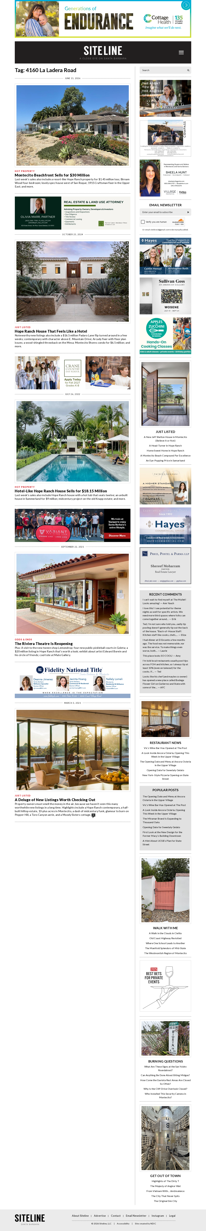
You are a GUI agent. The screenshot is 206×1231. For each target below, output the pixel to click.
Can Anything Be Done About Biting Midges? (165, 1075)
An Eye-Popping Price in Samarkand (165, 460)
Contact (116, 1215)
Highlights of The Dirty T (165, 1181)
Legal (172, 1215)
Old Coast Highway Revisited (165, 938)
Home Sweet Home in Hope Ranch (165, 450)
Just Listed (23, 327)
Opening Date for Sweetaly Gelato (165, 770)
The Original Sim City (165, 1200)
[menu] (181, 52)
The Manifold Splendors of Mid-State (165, 948)
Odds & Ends (23, 639)
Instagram (158, 1215)
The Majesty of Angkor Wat (165, 1186)
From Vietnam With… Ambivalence (165, 1191)
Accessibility (123, 1223)
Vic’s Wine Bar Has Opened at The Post (165, 748)
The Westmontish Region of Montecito (165, 953)
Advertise (100, 1215)
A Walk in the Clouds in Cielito (165, 933)
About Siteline (80, 1215)
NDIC (153, 1223)
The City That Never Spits (165, 1195)
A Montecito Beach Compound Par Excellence (165, 455)
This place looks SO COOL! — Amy (162, 655)
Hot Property (25, 171)
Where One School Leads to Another (165, 943)
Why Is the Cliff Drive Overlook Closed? (165, 1088)
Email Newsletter (136, 1215)
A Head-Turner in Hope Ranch (165, 445)
